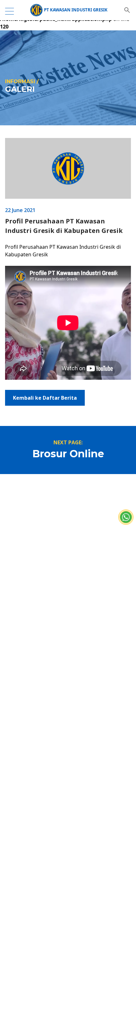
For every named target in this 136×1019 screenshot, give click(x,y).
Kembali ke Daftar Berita (45, 397)
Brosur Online (68, 453)
